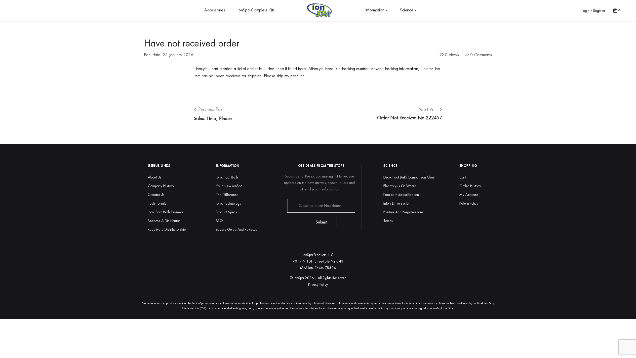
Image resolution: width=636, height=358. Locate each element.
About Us (154, 177)
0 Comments (481, 55)
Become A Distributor (164, 221)
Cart (462, 177)
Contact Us (156, 194)
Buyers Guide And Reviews (236, 229)
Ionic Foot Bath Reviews (165, 212)
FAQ (219, 221)
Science (406, 10)
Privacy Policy (318, 284)
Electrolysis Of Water (399, 186)
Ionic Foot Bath (227, 177)
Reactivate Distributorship (167, 229)
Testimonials (157, 203)
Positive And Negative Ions (403, 212)
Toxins (388, 221)
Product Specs (226, 212)
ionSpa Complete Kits (256, 10)
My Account (468, 194)
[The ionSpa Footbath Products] (319, 10)
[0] (615, 11)
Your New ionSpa (229, 186)
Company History (161, 186)
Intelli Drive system (397, 203)
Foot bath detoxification (401, 194)
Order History (470, 186)
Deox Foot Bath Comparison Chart (409, 177)
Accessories (214, 10)
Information (374, 10)
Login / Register (593, 10)
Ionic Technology (228, 203)
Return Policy (468, 203)
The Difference (227, 194)
